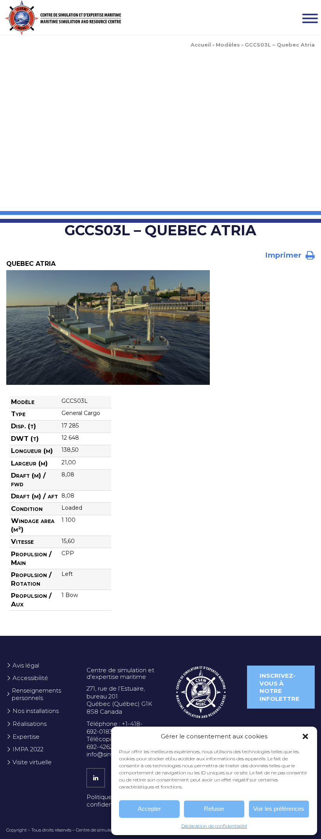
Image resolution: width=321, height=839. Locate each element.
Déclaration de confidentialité (214, 826)
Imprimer (284, 255)
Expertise (26, 736)
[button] (305, 736)
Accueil (201, 44)
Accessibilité (30, 678)
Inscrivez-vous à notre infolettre (279, 687)
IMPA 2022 (28, 749)
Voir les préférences (278, 808)
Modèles (228, 44)
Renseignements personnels (36, 694)
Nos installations (36, 711)
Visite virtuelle (32, 762)
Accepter (149, 808)
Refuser (214, 808)
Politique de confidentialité (107, 800)
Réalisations (30, 723)
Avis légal (26, 665)
